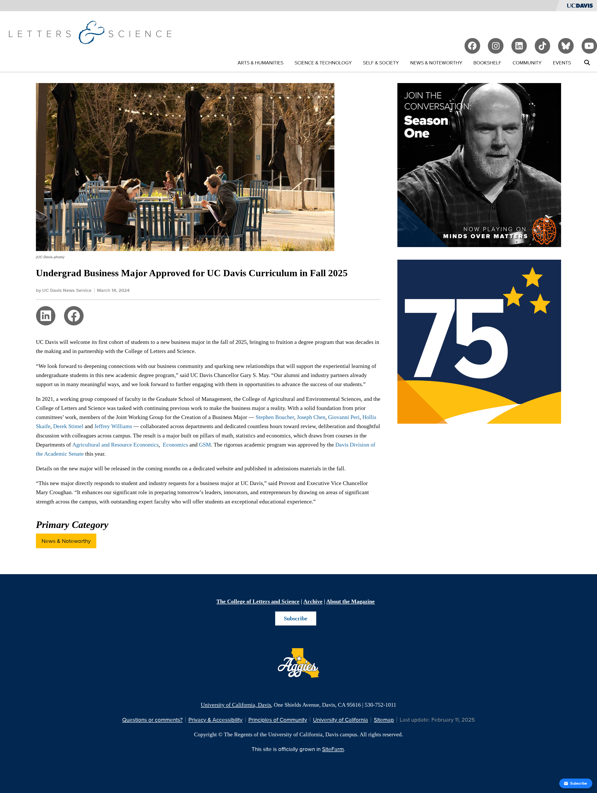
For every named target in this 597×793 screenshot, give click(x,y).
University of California (340, 720)
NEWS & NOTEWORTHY (436, 62)
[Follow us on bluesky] (565, 45)
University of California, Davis (236, 705)
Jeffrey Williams (113, 426)
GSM (205, 444)
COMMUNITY (527, 62)
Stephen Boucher (274, 417)
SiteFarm (333, 749)
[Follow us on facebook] (472, 45)
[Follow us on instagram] (495, 45)
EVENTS (562, 62)
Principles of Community (277, 720)
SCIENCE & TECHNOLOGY (323, 62)
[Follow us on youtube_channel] (589, 45)
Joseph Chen (311, 417)
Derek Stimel (68, 426)
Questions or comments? (152, 720)
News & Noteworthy (66, 541)
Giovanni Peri (344, 417)
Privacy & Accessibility (215, 720)
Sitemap (384, 720)
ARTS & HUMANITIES (260, 62)
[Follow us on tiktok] (542, 45)
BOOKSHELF (487, 62)
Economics (175, 444)
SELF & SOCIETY (381, 62)
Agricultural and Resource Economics (115, 444)
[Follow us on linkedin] (519, 45)
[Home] (90, 32)
